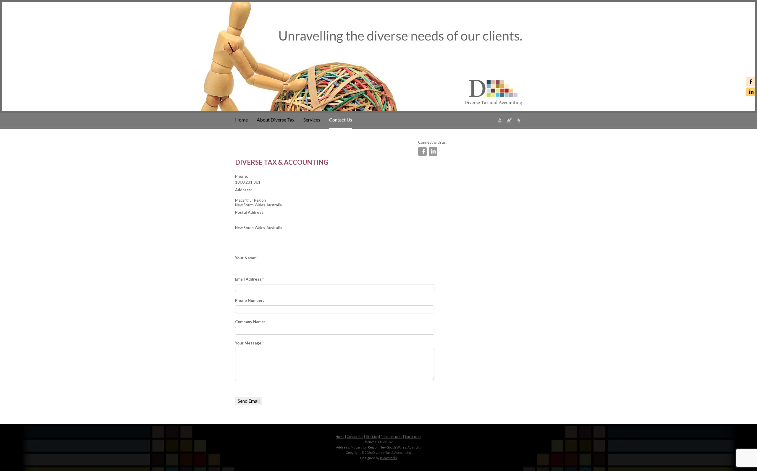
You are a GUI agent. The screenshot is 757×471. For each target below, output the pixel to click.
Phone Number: (249, 300)
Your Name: (245, 257)
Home (241, 119)
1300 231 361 (248, 181)
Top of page (413, 436)
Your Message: (248, 343)
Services (311, 119)
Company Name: (250, 321)
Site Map (371, 436)
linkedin (750, 92)
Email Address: (248, 279)
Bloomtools (388, 458)
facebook (750, 81)
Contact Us (340, 119)
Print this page (391, 436)
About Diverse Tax (276, 119)
